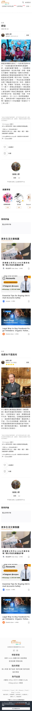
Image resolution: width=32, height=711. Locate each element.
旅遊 (15, 131)
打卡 (11, 131)
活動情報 (10, 133)
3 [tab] (17, 12)
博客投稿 (19, 661)
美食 (19, 131)
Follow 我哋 (8, 138)
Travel (13, 690)
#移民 (21, 683)
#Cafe (25, 680)
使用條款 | (19, 694)
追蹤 (27, 35)
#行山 (11, 680)
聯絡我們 (19, 696)
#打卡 (15, 680)
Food (27, 690)
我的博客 (15, 672)
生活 (2, 23)
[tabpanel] (16, 10)
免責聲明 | (13, 694)
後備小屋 (9, 34)
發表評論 (6, 224)
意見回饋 (12, 661)
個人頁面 (5, 669)
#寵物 (6, 680)
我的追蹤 (26, 669)
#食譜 (20, 680)
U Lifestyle (6, 690)
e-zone (18, 692)
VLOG (10, 658)
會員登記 (28, 2)
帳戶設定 (12, 669)
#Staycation (13, 683)
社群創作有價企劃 (8, 6)
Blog (13, 692)
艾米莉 (19, 204)
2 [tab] (15, 12)
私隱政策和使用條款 (20, 704)
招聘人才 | (13, 696)
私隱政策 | (25, 694)
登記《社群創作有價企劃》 (20, 126)
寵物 (27, 131)
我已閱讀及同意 (16, 708)
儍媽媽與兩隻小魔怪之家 (8, 204)
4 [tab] (19, 12)
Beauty (22, 690)
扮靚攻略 (4, 133)
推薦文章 (16, 658)
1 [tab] (12, 12)
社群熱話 (20, 6)
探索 (6, 658)
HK (17, 690)
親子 (23, 131)
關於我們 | (6, 694)
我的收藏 (19, 669)
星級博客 (23, 658)
